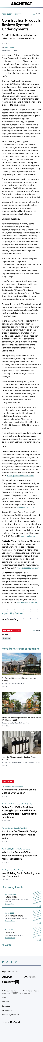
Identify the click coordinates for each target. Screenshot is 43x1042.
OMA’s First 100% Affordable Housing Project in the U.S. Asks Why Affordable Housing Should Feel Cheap (19, 812)
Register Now (10, 904)
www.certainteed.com (27, 602)
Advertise (5, 1002)
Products (18, 14)
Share (38, 14)
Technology (7, 14)
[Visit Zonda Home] (12, 1022)
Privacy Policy (7, 1010)
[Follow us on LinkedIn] (3, 961)
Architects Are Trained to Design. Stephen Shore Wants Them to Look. (20, 834)
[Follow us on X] (7, 961)
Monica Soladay (9, 47)
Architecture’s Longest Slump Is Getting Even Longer (19, 791)
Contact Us (6, 1006)
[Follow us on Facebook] (11, 961)
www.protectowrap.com (28, 568)
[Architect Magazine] (21, 3)
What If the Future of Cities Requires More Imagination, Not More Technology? (19, 855)
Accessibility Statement (10, 1015)
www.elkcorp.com (25, 507)
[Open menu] (39, 4)
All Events (6, 945)
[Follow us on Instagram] (15, 961)
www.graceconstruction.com (20, 475)
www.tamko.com (28, 536)
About (4, 997)
